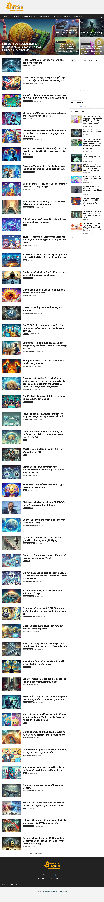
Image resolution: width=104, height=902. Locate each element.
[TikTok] (61, 879)
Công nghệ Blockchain (28, 172)
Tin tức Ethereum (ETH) (29, 543)
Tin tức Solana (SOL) (28, 525)
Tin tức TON (26, 561)
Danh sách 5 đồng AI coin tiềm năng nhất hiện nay (92, 131)
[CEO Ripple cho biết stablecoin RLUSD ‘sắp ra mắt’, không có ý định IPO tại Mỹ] (11, 507)
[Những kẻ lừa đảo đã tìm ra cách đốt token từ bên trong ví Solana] (11, 366)
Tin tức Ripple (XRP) (28, 83)
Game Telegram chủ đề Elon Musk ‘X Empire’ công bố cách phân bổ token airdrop (66, 32)
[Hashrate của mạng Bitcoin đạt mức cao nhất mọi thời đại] (11, 596)
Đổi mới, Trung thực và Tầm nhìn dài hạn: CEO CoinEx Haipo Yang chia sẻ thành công (92, 189)
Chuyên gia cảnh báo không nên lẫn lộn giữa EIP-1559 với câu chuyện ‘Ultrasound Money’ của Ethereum (45, 576)
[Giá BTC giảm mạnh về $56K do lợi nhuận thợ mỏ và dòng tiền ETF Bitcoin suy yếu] (11, 826)
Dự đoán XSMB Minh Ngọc (50, 891)
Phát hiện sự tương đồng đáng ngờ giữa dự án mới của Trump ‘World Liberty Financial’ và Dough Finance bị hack (44, 717)
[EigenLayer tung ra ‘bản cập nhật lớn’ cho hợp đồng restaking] (11, 65)
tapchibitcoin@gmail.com (54, 875)
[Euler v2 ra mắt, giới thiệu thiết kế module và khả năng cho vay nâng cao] (11, 224)
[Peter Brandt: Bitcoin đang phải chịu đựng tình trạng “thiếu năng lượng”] (11, 207)
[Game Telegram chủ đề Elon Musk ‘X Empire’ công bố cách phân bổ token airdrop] (67, 28)
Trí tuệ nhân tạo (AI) (86, 30)
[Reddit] (52, 879)
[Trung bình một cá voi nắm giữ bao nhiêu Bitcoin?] (11, 790)
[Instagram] (43, 879)
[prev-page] (72, 237)
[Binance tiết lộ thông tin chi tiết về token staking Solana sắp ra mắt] (11, 631)
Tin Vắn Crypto (26, 389)
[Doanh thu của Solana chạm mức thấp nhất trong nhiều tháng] (11, 525)
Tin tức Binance (27, 631)
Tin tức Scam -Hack (28, 139)
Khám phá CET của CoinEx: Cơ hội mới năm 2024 (91, 156)
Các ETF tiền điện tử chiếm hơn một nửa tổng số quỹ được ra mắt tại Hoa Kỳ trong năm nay (43, 328)
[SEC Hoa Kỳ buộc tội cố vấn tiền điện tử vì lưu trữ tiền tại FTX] (11, 454)
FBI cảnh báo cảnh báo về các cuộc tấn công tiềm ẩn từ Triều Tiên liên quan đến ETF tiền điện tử (45, 151)
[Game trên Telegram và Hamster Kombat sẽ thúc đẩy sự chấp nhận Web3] (11, 560)
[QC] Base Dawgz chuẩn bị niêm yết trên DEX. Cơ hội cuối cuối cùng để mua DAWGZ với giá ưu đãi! (91, 201)
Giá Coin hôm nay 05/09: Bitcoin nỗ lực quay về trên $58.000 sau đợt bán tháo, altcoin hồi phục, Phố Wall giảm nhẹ (67, 48)
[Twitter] (66, 879)
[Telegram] (57, 879)
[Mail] (47, 879)
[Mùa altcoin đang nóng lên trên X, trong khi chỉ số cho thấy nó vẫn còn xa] (11, 666)
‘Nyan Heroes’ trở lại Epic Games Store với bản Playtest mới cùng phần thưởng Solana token (44, 239)
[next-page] (75, 237)
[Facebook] (38, 879)
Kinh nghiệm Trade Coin (62, 17)
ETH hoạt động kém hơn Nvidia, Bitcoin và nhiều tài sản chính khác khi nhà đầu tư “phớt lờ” (21, 46)
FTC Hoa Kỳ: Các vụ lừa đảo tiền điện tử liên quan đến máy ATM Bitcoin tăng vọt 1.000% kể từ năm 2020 (44, 133)
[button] (101, 17)
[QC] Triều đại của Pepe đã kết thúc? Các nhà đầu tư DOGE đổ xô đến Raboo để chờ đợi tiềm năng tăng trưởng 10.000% (92, 120)
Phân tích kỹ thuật (29, 17)
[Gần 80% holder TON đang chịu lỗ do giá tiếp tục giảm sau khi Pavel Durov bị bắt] (11, 684)
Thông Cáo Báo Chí (85, 44)
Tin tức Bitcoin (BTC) (28, 207)
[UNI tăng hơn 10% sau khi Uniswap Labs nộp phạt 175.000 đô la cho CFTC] (11, 118)
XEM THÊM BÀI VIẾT (34, 853)
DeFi (24, 118)
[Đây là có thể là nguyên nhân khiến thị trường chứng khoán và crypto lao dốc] (11, 755)
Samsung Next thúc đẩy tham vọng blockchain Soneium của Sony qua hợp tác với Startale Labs (44, 469)
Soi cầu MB (63, 891)
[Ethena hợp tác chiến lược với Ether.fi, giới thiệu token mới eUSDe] (11, 490)
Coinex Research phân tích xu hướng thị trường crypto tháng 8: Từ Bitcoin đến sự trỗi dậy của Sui (43, 434)
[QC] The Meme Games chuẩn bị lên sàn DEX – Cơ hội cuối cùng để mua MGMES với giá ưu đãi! (92, 167)
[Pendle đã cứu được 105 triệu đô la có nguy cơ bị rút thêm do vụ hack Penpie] (11, 277)
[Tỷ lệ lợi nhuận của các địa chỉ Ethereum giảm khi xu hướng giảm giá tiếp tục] (11, 543)
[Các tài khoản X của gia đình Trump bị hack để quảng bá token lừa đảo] (11, 401)
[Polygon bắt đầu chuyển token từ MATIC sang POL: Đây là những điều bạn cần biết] (11, 419)
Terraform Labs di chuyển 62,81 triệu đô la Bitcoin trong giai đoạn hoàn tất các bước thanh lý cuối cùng (43, 841)
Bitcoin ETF (26, 333)
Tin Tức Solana (26, 295)
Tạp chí (15, 17)
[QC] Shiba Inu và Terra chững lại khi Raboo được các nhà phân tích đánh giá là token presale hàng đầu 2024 (92, 227)
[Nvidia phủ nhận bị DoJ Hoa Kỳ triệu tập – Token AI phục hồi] (92, 28)
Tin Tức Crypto (44, 17)
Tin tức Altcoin (60, 27)
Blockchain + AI (79, 17)
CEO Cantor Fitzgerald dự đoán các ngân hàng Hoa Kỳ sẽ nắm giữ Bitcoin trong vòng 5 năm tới (45, 346)
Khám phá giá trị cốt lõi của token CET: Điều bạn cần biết (92, 178)
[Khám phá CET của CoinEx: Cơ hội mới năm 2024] (76, 158)
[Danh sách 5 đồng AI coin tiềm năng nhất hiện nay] (11, 313)
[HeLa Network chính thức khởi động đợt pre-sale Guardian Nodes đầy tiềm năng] (76, 214)
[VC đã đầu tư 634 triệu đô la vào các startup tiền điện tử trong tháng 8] (11, 189)
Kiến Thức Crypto (27, 419)
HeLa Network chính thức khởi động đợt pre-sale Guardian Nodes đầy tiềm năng (92, 214)
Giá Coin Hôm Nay (61, 41)
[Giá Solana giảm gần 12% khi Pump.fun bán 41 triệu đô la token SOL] (11, 295)
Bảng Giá (7, 17)
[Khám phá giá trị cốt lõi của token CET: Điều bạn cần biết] (76, 179)
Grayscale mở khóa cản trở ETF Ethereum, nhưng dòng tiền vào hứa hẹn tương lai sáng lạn (44, 611)
